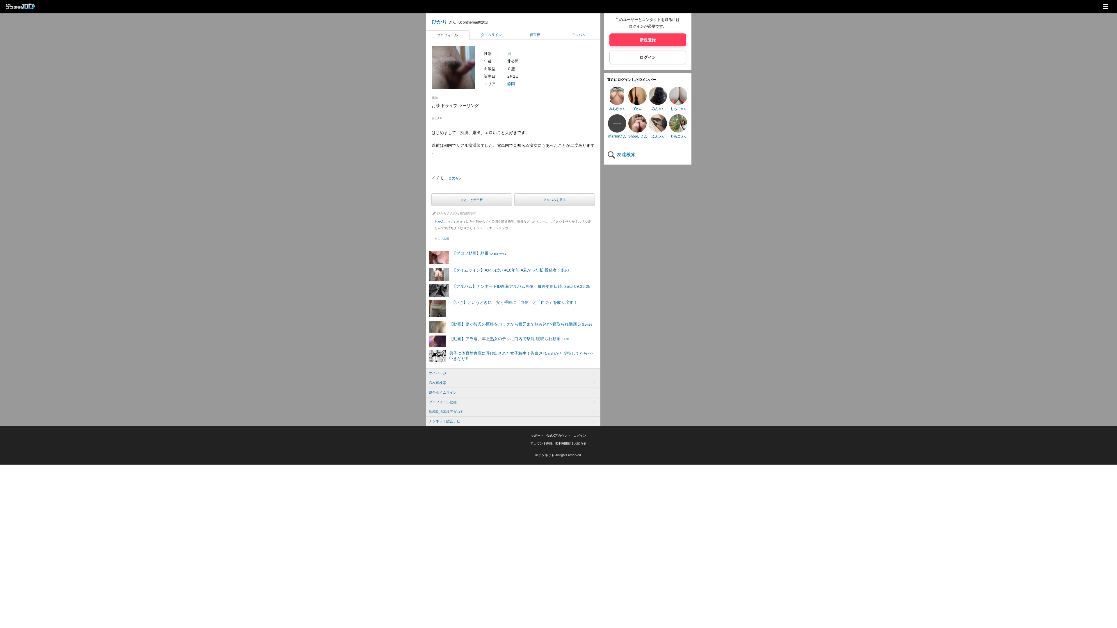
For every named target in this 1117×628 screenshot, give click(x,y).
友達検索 (626, 154)
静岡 (511, 84)
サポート (537, 435)
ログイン (648, 57)
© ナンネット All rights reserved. (558, 455)
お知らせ (580, 443)
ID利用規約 (563, 443)
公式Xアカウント (558, 435)
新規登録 (648, 40)
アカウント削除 (541, 443)
